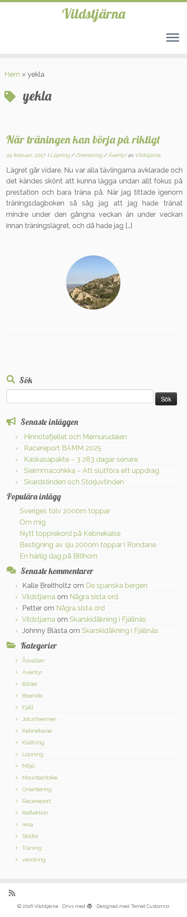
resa (27, 824)
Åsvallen (33, 660)
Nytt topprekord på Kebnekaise (70, 533)
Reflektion (35, 812)
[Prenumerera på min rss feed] (14, 892)
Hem (12, 74)
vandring (34, 859)
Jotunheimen (39, 719)
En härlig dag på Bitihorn (58, 556)
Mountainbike (39, 777)
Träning (32, 848)
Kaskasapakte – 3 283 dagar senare (81, 459)
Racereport (36, 801)
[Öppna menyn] (172, 38)
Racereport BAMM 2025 (62, 448)
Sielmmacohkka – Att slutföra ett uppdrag (91, 471)
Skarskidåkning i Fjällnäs (108, 619)
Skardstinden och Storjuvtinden (74, 482)
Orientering (89, 155)
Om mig (33, 522)
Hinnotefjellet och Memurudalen (75, 437)
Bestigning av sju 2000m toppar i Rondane (88, 545)
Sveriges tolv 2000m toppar (65, 511)
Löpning (60, 155)
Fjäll (27, 707)
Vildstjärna (93, 13)
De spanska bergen (116, 585)
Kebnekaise (37, 731)
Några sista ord (94, 597)
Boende (32, 695)
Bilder (30, 684)
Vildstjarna (147, 155)
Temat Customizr (150, 906)
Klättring (33, 742)
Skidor (30, 836)
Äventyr (118, 155)
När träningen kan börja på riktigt (83, 139)
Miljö (28, 766)
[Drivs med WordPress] (90, 905)
